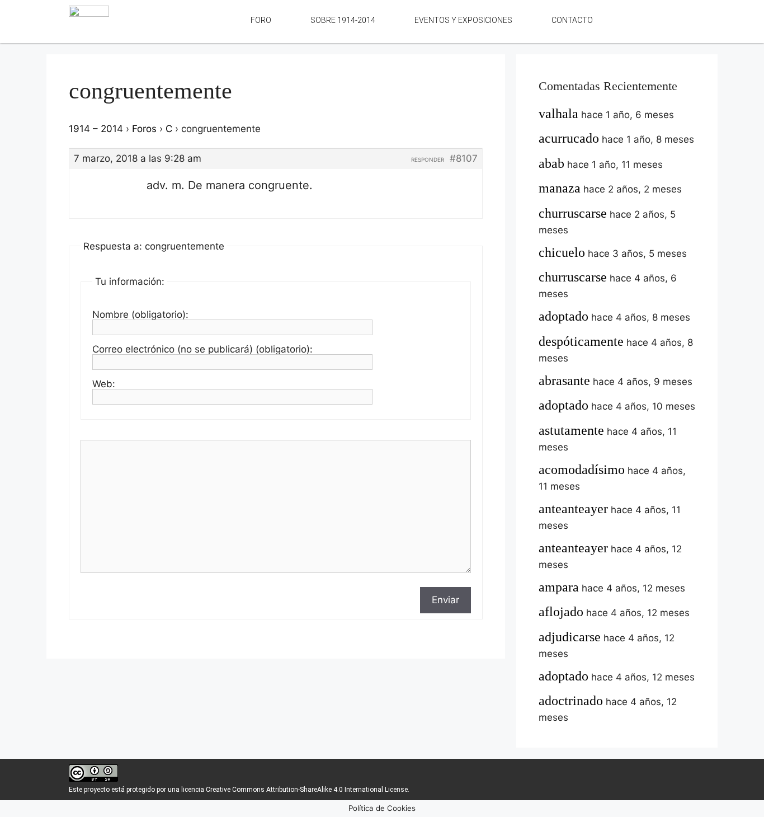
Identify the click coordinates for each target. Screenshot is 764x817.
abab (551, 163)
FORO (261, 20)
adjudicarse (570, 637)
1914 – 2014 (96, 128)
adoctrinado (571, 700)
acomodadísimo (582, 469)
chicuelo (562, 252)
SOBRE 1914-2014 (342, 20)
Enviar (445, 599)
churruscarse (573, 213)
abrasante (564, 380)
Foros (144, 128)
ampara (559, 587)
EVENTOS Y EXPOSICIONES (463, 20)
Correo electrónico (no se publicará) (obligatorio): (202, 349)
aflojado (561, 611)
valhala (558, 113)
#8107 (464, 158)
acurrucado (569, 138)
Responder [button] (427, 159)
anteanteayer (573, 508)
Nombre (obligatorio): (140, 314)
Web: (103, 384)
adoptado (563, 316)
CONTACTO (572, 20)
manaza (560, 188)
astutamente (571, 430)
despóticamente (581, 341)
